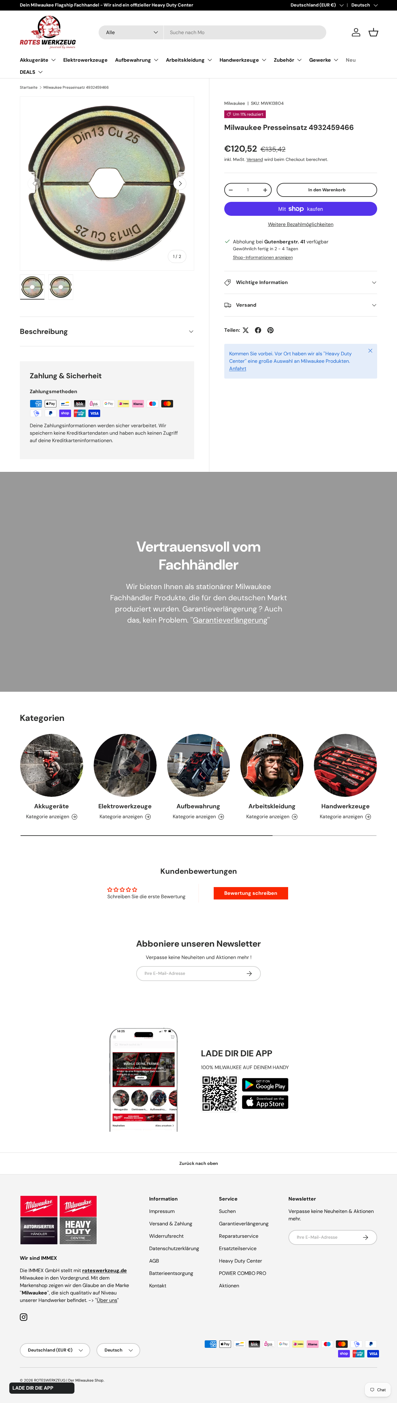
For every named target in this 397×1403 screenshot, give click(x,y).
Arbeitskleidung (185, 60)
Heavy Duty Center (240, 1261)
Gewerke (320, 60)
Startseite (29, 87)
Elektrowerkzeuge (85, 60)
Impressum (162, 1211)
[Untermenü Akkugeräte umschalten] (53, 60)
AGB (154, 1261)
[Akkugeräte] (51, 765)
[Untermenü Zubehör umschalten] (299, 60)
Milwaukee (234, 103)
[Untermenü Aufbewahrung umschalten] (156, 60)
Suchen (227, 1211)
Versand (255, 159)
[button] (373, 32)
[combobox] (212, 32)
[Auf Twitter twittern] (245, 330)
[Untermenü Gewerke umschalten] (336, 60)
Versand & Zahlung (170, 1223)
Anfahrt (237, 368)
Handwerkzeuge (239, 60)
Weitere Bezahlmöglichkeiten (300, 224)
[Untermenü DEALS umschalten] (40, 72)
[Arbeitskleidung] (271, 765)
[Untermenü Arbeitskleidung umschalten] (209, 60)
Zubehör (284, 60)
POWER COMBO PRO (242, 1273)
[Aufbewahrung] (198, 765)
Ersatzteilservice (237, 1248)
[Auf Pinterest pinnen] (270, 330)
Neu (351, 60)
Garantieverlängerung (230, 620)
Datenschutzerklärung (174, 1248)
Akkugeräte (34, 60)
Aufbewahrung (133, 60)
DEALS (27, 72)
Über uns (107, 1300)
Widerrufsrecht (166, 1236)
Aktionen (229, 1285)
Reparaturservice (238, 1236)
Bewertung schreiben (250, 893)
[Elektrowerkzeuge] (125, 765)
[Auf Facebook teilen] (258, 330)
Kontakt (157, 1285)
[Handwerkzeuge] (345, 765)
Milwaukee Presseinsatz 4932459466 (76, 87)
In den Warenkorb (327, 190)
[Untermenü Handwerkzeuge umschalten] (264, 60)
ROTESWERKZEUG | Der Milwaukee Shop (69, 1380)
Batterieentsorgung (171, 1273)
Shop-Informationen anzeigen (263, 257)
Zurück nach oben (198, 1163)
